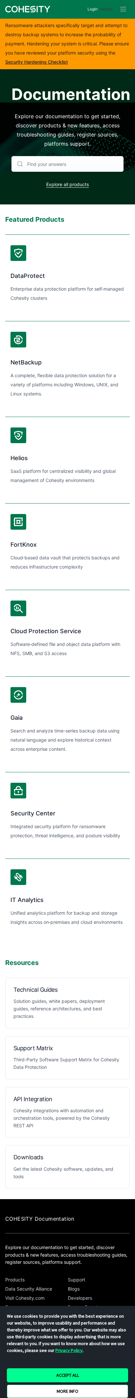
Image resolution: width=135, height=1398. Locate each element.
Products (15, 1279)
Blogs (74, 1289)
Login (92, 9)
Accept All (67, 1375)
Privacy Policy (69, 1350)
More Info (67, 1391)
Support (76, 1279)
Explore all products (67, 184)
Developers (80, 1298)
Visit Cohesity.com (25, 1298)
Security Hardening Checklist (36, 62)
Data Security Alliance (28, 1289)
